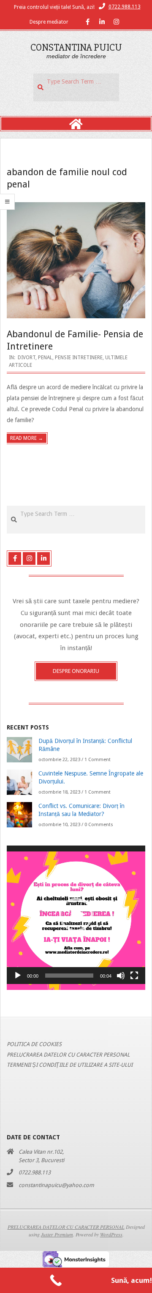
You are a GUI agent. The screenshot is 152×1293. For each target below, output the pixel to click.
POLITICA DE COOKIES (34, 1044)
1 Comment (97, 759)
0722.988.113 (125, 7)
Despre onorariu (76, 671)
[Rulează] (18, 975)
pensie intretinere (79, 358)
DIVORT (26, 358)
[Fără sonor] (121, 975)
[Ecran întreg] (134, 975)
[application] (76, 915)
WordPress (111, 1234)
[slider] (69, 975)
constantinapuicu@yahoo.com (56, 1185)
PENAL (45, 358)
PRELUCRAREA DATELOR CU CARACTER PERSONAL (68, 1055)
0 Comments (98, 824)
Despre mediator (49, 22)
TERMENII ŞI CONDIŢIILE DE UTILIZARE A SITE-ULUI (70, 1065)
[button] (76, 915)
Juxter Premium (57, 1234)
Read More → (26, 438)
